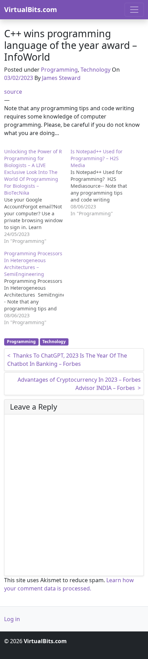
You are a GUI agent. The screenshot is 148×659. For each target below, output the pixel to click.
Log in (12, 619)
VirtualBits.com (30, 9)
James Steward (61, 78)
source (13, 91)
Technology (95, 69)
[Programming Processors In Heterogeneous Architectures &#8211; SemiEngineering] (37, 288)
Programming (59, 69)
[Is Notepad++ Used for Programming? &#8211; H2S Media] (104, 182)
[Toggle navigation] (134, 10)
